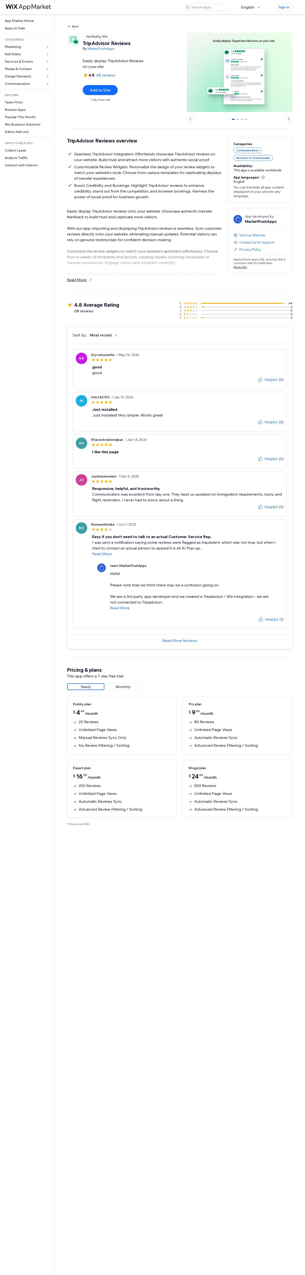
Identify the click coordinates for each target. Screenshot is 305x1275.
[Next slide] (288, 118)
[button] (263, 177)
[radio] (85, 686)
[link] (27, 21)
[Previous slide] (190, 118)
